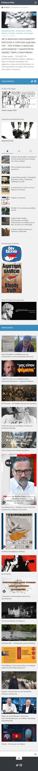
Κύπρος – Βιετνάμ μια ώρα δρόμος (13, 744)
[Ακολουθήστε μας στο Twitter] (32, 81)
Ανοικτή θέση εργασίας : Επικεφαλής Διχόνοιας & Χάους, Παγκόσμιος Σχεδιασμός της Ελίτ (23, 179)
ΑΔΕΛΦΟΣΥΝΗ (7, 141)
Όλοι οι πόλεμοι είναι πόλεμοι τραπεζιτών (15, 450)
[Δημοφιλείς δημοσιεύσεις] (7, 151)
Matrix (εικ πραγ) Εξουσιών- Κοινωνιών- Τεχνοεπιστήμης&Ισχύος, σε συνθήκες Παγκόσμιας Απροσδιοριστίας (18, 718)
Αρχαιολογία (20, 31)
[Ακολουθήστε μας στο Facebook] (35, 81)
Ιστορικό (11, 33)
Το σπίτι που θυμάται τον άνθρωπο (13, 621)
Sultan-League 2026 (9, 110)
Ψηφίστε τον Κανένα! (18, 198)
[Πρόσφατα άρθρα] (30, 151)
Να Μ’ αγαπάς (6, 574)
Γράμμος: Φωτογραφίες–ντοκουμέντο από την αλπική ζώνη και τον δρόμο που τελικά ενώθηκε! (23, 159)
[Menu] (35, 2)
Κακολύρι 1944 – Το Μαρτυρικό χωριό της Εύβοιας (18, 643)
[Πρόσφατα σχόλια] (19, 151)
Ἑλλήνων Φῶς (7, 2)
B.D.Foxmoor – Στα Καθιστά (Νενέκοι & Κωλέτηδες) (19, 403)
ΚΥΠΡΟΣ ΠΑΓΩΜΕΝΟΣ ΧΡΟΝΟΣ (13, 551)
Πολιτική (19, 33)
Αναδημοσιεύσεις (8, 31)
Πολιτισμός (28, 33)
